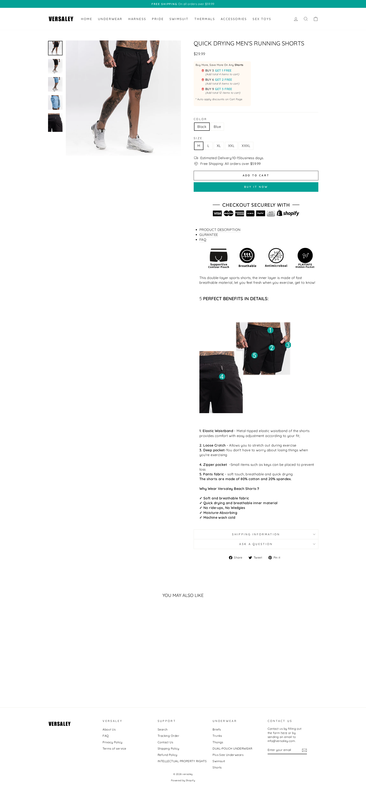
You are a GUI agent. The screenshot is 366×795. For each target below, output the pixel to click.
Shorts (217, 767)
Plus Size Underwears (228, 755)
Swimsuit (179, 19)
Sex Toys (262, 19)
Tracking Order (168, 736)
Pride (158, 19)
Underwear (110, 19)
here (284, 733)
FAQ (202, 239)
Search (163, 729)
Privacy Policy (112, 742)
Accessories (234, 19)
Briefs (217, 729)
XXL (231, 146)
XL (219, 146)
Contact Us (165, 742)
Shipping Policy (168, 748)
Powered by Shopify (183, 780)
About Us (109, 729)
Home (86, 19)
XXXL (246, 146)
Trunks (217, 736)
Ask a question (256, 544)
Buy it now (256, 187)
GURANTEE (208, 234)
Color (200, 119)
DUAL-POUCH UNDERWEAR (232, 748)
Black (201, 126)
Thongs (218, 742)
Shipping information (256, 534)
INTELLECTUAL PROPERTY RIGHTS (182, 761)
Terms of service (114, 748)
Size (198, 138)
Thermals (204, 19)
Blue (217, 126)
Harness (137, 19)
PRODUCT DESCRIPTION (220, 229)
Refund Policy (167, 755)
